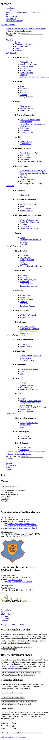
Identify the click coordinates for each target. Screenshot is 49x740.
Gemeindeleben (26, 122)
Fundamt (23, 95)
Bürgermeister (25, 106)
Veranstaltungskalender (24, 44)
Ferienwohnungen (27, 360)
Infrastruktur (24, 130)
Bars (21, 374)
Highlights (24, 264)
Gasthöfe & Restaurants (29, 369)
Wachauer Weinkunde (28, 315)
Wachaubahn (25, 295)
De (20, 29)
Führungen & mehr (27, 260)
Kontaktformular (26, 211)
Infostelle (23, 344)
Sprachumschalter (12, 16)
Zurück (4, 733)
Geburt (22, 238)
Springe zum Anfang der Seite (12, 625)
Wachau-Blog (6, 614)
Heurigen (23, 383)
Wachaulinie (24, 297)
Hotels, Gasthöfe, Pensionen (30, 356)
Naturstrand (24, 282)
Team (22, 86)
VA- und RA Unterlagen (29, 204)
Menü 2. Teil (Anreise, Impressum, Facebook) (23, 12)
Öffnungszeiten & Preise (29, 423)
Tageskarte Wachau (27, 306)
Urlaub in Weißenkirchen (15, 335)
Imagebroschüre (26, 405)
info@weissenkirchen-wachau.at (19, 582)
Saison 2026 (24, 436)
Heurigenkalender (22, 46)
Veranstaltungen (26, 157)
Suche (8, 14)
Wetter (17, 48)
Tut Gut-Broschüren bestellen (31, 162)
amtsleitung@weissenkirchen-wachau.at (22, 528)
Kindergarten (25, 126)
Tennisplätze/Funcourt (28, 286)
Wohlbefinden (25, 155)
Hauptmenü (10, 10)
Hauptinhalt (10, 8)
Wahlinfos (24, 68)
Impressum (5, 618)
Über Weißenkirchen (13, 246)
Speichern (12, 733)
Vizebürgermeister (27, 108)
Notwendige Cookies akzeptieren (29, 733)
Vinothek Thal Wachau (28, 389)
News (17, 42)
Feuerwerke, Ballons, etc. (29, 228)
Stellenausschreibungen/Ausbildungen (34, 77)
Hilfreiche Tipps (26, 226)
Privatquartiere (25, 358)
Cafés (22, 371)
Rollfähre (23, 302)
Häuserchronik (25, 144)
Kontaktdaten (11, 19)
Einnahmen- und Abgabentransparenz (27, 178)
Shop (22, 427)
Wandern (23, 275)
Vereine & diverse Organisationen (32, 124)
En (26, 30)
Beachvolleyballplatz (28, 280)
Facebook (4, 616)
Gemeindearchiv (26, 142)
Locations (23, 224)
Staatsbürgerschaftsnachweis (30, 240)
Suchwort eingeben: (13, 33)
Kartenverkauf (25, 438)
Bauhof (23, 90)
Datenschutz (5, 621)
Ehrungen (23, 75)
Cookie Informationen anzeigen (12, 693)
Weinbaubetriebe (26, 387)
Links (3, 612)
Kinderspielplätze (26, 284)
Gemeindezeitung (26, 73)
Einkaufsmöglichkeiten (28, 331)
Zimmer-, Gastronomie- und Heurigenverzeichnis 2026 (30, 402)
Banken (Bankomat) (27, 327)
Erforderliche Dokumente (29, 222)
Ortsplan (23, 399)
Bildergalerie (25, 195)
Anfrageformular (26, 97)
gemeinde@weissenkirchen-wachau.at (21, 524)
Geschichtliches (26, 448)
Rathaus (9, 467)
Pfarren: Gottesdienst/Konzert (31, 266)
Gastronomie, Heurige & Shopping (33, 407)
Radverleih (24, 304)
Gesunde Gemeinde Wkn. (29, 153)
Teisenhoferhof (11, 413)
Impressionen (25, 255)
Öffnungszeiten (26, 208)
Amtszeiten (24, 88)
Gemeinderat (25, 110)
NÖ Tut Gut (24, 159)
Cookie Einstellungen (9, 650)
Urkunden (24, 242)
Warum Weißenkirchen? (29, 220)
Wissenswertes (25, 258)
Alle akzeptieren (7, 647)
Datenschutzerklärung (13, 643)
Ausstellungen (25, 425)
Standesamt (10, 186)
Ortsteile (23, 262)
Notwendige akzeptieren (23, 647)
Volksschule (24, 128)
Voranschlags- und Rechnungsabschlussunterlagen (31, 182)
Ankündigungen (26, 62)
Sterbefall (23, 244)
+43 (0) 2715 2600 (15, 580)
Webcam (18, 50)
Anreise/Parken (6, 610)
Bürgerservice (11, 53)
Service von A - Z (26, 93)
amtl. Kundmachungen (28, 64)
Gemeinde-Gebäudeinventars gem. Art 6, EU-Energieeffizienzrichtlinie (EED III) (33, 173)
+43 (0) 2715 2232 (15, 522)
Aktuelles (9, 40)
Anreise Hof (24, 450)
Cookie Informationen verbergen (13, 697)
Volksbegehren (25, 70)
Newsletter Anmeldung (14, 21)
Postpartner (24, 333)
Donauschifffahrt (26, 300)
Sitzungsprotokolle (27, 66)
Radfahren (24, 277)
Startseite (9, 463)
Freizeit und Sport (26, 132)
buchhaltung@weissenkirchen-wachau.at (22, 526)
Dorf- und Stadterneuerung (30, 120)
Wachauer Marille (26, 317)
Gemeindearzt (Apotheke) (29, 329)
